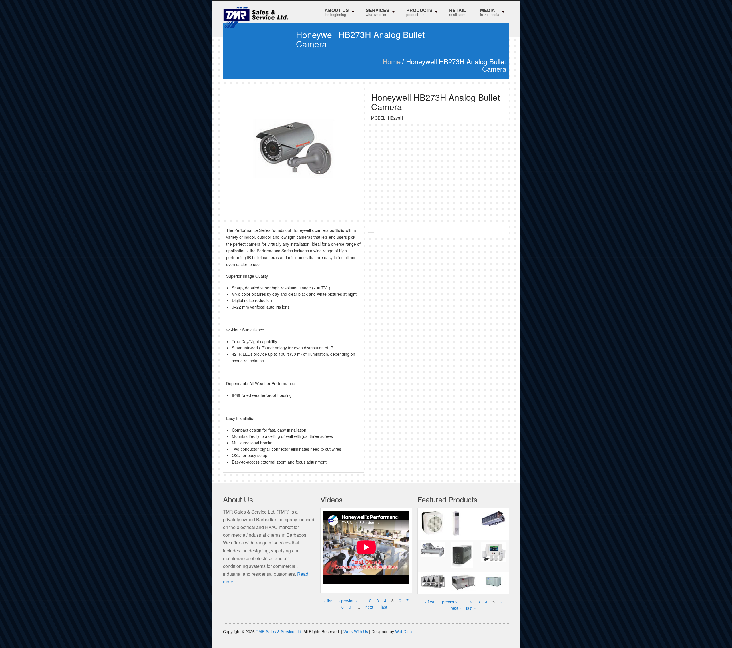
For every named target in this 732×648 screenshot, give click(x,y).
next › (370, 607)
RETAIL (457, 12)
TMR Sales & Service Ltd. (279, 631)
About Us (337, 12)
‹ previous (348, 600)
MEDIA (489, 12)
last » (386, 607)
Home (392, 61)
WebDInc (403, 631)
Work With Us (355, 631)
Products (419, 12)
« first (328, 600)
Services (377, 12)
